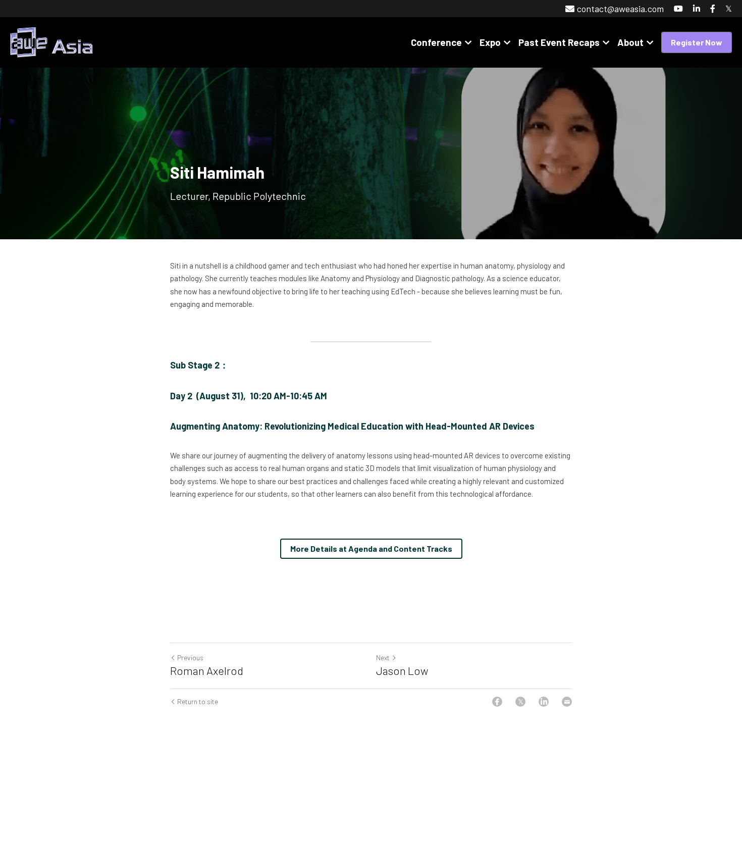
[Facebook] (497, 702)
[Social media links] (678, 9)
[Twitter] (520, 702)
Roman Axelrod (206, 670)
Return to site (197, 701)
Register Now (696, 42)
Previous (190, 657)
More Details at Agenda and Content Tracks (371, 548)
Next (383, 657)
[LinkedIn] (544, 702)
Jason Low (402, 670)
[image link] (51, 41)
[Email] (567, 702)
